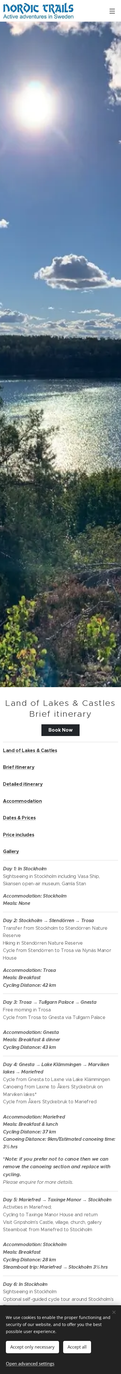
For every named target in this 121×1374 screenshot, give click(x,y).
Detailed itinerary (23, 784)
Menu (112, 11)
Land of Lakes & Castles (30, 750)
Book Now (60, 730)
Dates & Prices (19, 818)
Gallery (11, 851)
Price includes (18, 835)
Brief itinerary (18, 767)
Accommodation (22, 801)
